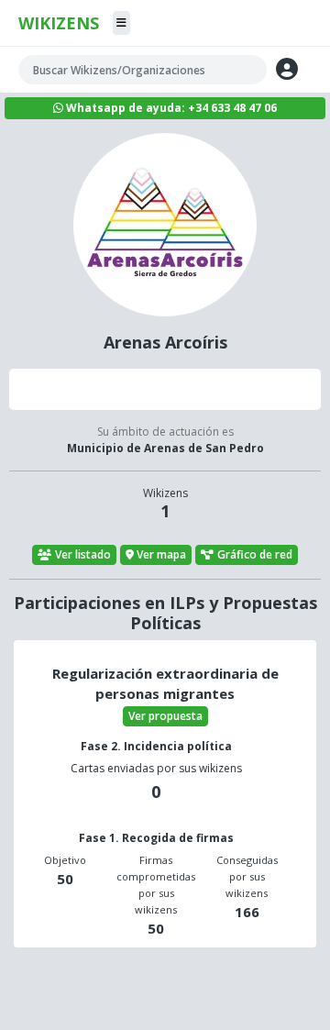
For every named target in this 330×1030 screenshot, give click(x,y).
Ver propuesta (165, 716)
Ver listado (83, 554)
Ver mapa (161, 554)
